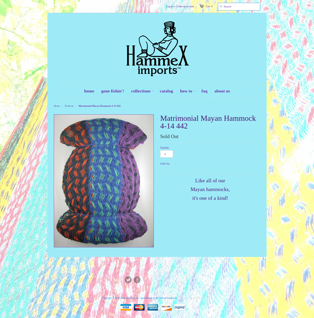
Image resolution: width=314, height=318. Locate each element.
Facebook (137, 279)
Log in (169, 6)
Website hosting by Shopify (192, 297)
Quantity (164, 147)
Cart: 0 (209, 6)
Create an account (185, 6)
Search (57, 278)
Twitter (128, 279)
